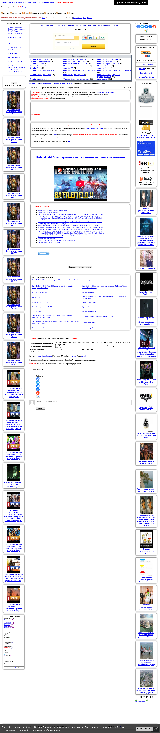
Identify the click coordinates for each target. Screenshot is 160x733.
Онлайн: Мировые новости (108, 64)
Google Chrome (77, 18)
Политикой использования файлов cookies (39, 730)
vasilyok (15, 667)
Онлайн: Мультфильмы (39, 59)
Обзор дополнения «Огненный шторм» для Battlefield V (56, 240)
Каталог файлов (8, 622)
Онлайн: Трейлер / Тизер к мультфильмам (114, 70)
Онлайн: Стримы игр (38, 79)
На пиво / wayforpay (146, 77)
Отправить (41, 408)
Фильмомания (7, 619)
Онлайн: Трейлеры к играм (40, 75)
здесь (55, 134)
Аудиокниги (102, 79)
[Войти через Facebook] (38, 389)
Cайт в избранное (48, 2)
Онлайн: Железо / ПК (38, 66)
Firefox (89, 18)
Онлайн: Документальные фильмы (77, 59)
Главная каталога (46, 83)
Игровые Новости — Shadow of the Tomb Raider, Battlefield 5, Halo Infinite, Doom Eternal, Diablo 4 (70, 222)
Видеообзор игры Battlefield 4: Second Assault (53, 210)
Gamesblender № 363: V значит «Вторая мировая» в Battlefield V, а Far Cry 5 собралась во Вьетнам (70, 214)
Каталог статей (7, 623)
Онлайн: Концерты (37, 64)
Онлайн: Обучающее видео (74, 61)
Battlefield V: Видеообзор (46, 238)
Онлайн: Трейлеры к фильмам (42, 70)
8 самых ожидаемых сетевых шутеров (50, 237)
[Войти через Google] (38, 396)
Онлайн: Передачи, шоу (106, 61)
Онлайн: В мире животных (40, 61)
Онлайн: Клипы (103, 66)
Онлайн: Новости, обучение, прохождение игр (108, 76)
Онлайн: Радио (103, 68)
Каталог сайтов (7, 627)
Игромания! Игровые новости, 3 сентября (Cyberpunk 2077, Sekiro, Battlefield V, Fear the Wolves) (70, 229)
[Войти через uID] (38, 379)
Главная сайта (6, 2)
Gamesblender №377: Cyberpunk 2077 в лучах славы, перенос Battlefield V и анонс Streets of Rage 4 (70, 231)
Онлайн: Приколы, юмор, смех (75, 66)
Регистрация (32, 2)
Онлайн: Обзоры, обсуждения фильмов (79, 70)
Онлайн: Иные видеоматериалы (76, 79)
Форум (14, 2)
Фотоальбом (22, 2)
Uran (43, 18)
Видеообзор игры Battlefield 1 (48, 212)
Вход (40, 2)
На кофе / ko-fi (146, 73)
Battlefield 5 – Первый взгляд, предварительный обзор (56, 220)
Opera (84, 18)
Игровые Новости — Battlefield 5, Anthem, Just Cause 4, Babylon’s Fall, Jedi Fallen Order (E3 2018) (70, 218)
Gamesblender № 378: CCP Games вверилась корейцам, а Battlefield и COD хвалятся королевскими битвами (73, 235)
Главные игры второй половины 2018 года (52, 224)
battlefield (83, 356)
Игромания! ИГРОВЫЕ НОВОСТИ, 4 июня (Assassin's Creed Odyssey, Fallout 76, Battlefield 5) (68, 216)
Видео (5, 621)
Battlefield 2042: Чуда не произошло (50, 242)
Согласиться (144, 729)
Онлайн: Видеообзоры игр (74, 75)
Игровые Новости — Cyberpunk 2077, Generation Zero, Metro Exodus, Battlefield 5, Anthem (68, 225)
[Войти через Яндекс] (38, 393)
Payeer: (142, 69)
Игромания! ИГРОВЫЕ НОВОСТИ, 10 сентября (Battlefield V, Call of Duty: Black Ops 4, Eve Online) (71, 233)
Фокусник (73, 356)
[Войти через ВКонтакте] (38, 386)
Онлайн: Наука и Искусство (108, 59)
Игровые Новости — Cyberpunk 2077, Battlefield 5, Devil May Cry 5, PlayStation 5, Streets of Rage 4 (70, 227)
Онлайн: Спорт (36, 68)
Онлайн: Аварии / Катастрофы (75, 64)
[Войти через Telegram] (38, 382)
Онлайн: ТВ (68, 68)
